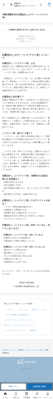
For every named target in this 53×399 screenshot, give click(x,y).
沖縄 (46, 350)
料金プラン (13, 386)
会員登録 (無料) (39, 386)
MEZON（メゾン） (9, 350)
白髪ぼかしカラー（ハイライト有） (31, 350)
